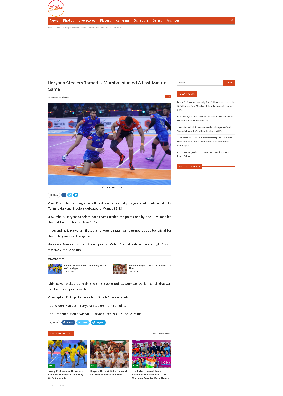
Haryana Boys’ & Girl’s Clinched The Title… (150, 267)
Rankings (122, 21)
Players (105, 21)
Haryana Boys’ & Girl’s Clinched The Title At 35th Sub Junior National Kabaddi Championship (205, 118)
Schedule (141, 21)
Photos (68, 21)
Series (157, 21)
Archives (173, 21)
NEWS (168, 96)
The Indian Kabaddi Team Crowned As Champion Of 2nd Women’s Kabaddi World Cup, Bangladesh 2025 (204, 129)
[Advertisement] (141, 54)
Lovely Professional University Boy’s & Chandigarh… (85, 267)
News (54, 21)
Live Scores (87, 21)
